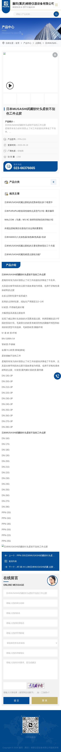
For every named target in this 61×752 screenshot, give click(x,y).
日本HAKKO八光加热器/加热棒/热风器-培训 (25, 237)
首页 (17, 43)
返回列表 (13, 561)
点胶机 (38, 43)
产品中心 (27, 43)
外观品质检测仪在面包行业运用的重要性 (24, 228)
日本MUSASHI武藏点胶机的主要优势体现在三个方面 (30, 245)
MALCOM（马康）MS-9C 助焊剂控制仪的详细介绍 (29, 219)
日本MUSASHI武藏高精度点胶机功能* (23, 254)
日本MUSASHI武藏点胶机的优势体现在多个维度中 (29, 202)
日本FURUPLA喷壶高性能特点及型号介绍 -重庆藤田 (29, 211)
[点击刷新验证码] (36, 686)
